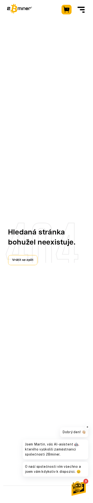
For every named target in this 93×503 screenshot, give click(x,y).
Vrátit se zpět (22, 260)
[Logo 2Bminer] (19, 8)
